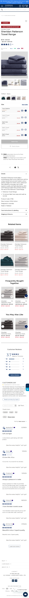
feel (16, 412)
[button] (25, 66)
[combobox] (20, 421)
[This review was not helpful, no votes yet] (24, 445)
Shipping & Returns (7, 214)
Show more (11, 417)
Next (26, 295)
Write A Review (15, 375)
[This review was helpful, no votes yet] (22, 445)
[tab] (14, 174)
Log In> (14, 2)
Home (2, 15)
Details (3, 173)
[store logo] (9, 6)
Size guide (25, 104)
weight (11, 412)
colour (4, 417)
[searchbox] (8, 405)
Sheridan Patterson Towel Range (6, 245)
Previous (2, 295)
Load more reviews (14, 546)
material (5, 412)
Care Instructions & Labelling (9, 210)
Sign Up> (20, 2)
